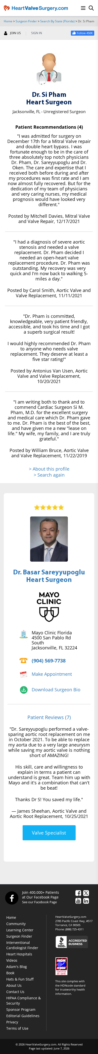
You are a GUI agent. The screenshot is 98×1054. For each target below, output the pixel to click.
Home (8, 21)
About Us (14, 985)
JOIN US (15, 33)
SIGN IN (36, 33)
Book (10, 972)
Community (16, 923)
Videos (11, 960)
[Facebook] (11, 898)
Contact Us (15, 991)
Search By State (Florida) (57, 21)
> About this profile (49, 469)
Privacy (12, 1022)
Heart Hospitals (19, 954)
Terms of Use (17, 1028)
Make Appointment (52, 674)
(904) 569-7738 (49, 660)
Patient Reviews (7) (49, 717)
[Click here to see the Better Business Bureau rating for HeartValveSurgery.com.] (74, 941)
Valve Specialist (49, 833)
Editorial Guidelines (22, 1015)
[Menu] (83, 8)
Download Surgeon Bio (56, 690)
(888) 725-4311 (74, 929)
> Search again (49, 475)
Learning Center (19, 930)
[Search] (91, 8)
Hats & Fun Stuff (19, 979)
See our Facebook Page (39, 902)
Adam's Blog (16, 966)
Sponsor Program (20, 1009)
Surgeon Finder (26, 21)
